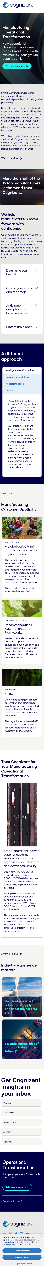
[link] (19, 5)
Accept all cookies (22, 1251)
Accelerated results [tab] (16, 383)
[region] (22, 1250)
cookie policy (11, 1245)
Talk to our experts (15, 66)
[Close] (41, 1236)
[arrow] (36, 270)
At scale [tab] (10, 390)
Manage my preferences (22, 1264)
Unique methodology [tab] (17, 377)
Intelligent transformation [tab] (20, 370)
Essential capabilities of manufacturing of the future (22, 1047)
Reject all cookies (22, 1257)
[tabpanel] (22, 435)
